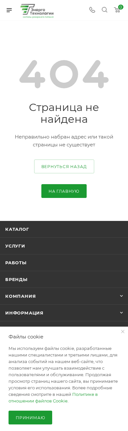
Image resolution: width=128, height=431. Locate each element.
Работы (16, 262)
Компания (20, 296)
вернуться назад (64, 166)
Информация (24, 312)
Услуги (15, 245)
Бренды (16, 279)
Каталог (17, 229)
